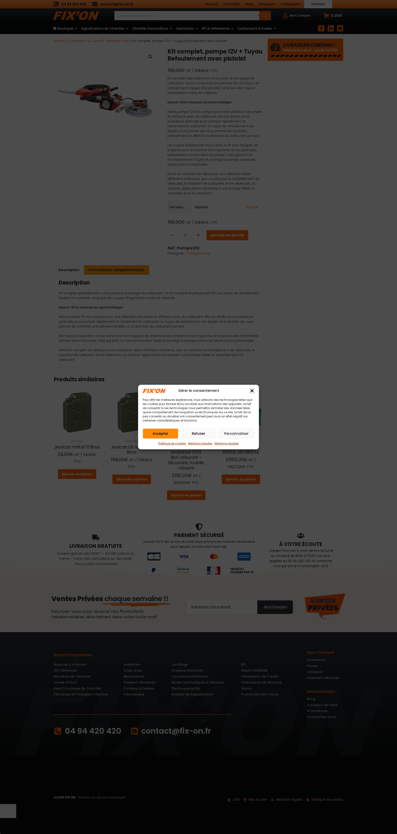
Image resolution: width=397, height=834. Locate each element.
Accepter (160, 433)
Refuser (198, 433)
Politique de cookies (172, 443)
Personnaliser (236, 433)
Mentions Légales (200, 443)
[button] (252, 390)
